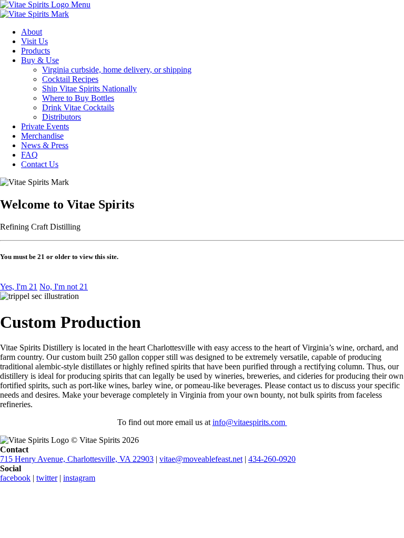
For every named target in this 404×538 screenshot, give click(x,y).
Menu (80, 4)
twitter (46, 477)
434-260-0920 (272, 458)
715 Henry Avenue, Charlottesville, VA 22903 (77, 458)
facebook (15, 477)
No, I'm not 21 (63, 286)
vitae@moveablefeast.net (201, 458)
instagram (79, 477)
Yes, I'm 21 (18, 286)
